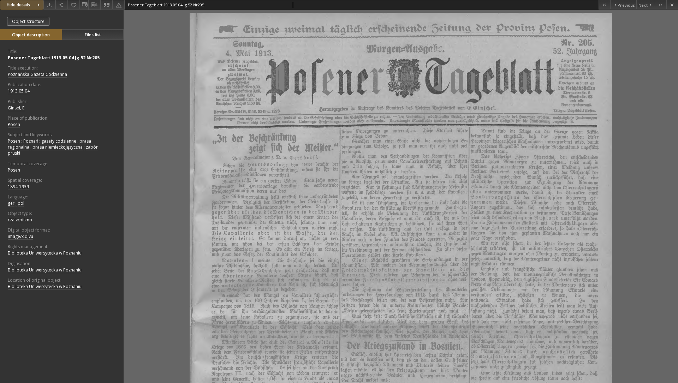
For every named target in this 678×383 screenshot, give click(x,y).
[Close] (672, 5)
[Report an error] (119, 5)
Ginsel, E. (16, 108)
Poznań (30, 141)
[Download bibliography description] (94, 5)
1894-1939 (18, 187)
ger (11, 203)
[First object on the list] (604, 5)
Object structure (28, 21)
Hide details (18, 5)
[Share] (61, 5)
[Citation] (107, 5)
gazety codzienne (58, 141)
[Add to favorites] (74, 5)
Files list (93, 34)
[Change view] (84, 5)
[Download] (49, 5)
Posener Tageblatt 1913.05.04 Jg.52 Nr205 (54, 58)
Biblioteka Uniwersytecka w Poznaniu (45, 253)
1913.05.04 (19, 91)
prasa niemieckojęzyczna (57, 147)
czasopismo (20, 220)
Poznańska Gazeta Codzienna (37, 74)
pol (21, 203)
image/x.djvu (20, 236)
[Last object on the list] (660, 5)
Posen (14, 124)
